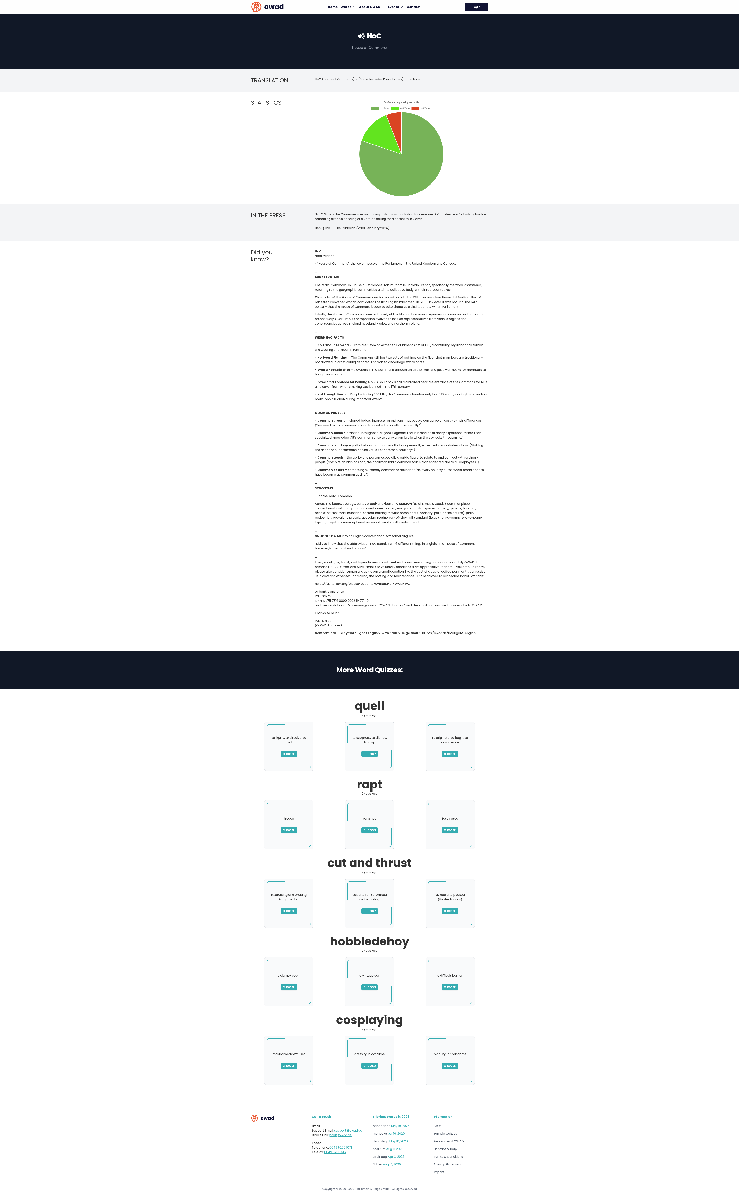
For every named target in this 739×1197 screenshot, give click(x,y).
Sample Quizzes (445, 1133)
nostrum (379, 1149)
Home (333, 7)
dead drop (380, 1141)
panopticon (381, 1126)
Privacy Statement (447, 1164)
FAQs (437, 1126)
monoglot (380, 1133)
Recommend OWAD (448, 1141)
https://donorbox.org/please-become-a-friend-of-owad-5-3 (362, 584)
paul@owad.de (340, 1135)
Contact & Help (445, 1149)
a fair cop (380, 1156)
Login (476, 7)
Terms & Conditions (448, 1156)
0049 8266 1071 (340, 1147)
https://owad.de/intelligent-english (449, 633)
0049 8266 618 (335, 1152)
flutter (377, 1164)
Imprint (439, 1172)
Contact (414, 7)
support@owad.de (348, 1130)
